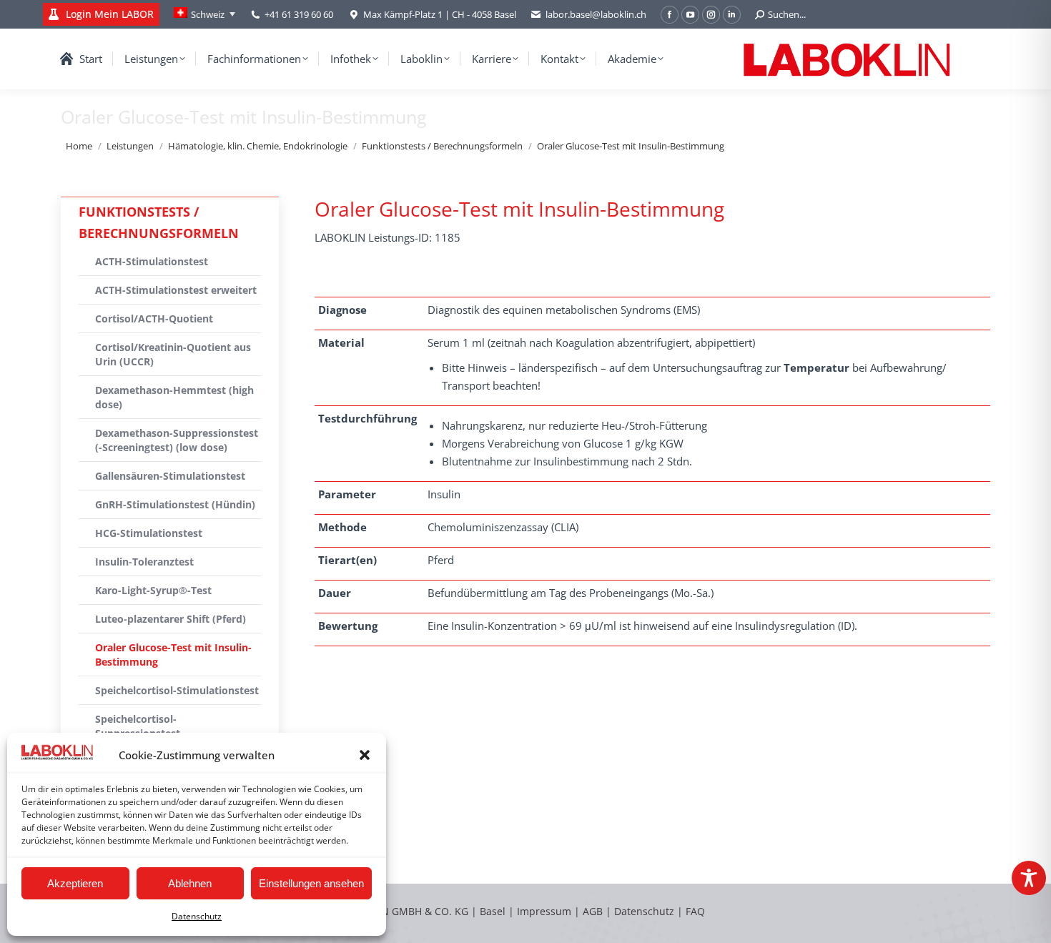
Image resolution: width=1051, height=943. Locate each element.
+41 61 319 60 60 (299, 14)
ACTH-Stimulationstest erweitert (176, 290)
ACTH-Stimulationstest (151, 261)
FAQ (695, 911)
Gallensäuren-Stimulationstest (170, 476)
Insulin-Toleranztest (144, 561)
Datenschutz (197, 916)
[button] (364, 755)
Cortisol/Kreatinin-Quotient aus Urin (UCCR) (173, 354)
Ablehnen (190, 883)
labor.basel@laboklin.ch (596, 14)
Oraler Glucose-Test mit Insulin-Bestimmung (173, 654)
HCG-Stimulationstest (148, 533)
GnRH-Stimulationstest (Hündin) (175, 504)
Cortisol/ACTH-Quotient (154, 318)
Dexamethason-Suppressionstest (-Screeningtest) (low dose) (176, 440)
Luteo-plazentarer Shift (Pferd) (170, 619)
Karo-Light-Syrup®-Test (153, 590)
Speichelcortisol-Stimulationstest (177, 690)
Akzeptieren (75, 883)
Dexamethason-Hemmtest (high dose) (174, 397)
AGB (594, 911)
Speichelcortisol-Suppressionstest (137, 726)
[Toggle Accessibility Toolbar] (1028, 878)
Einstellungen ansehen (311, 883)
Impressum (544, 911)
